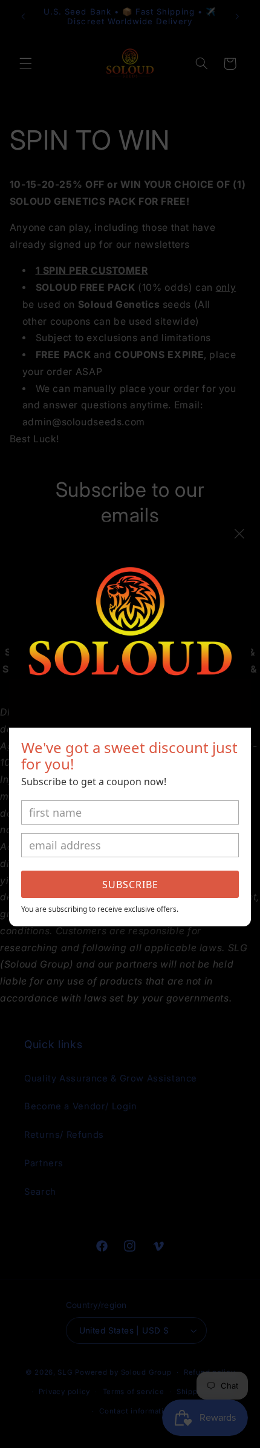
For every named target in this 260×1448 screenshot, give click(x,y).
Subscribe (130, 884)
